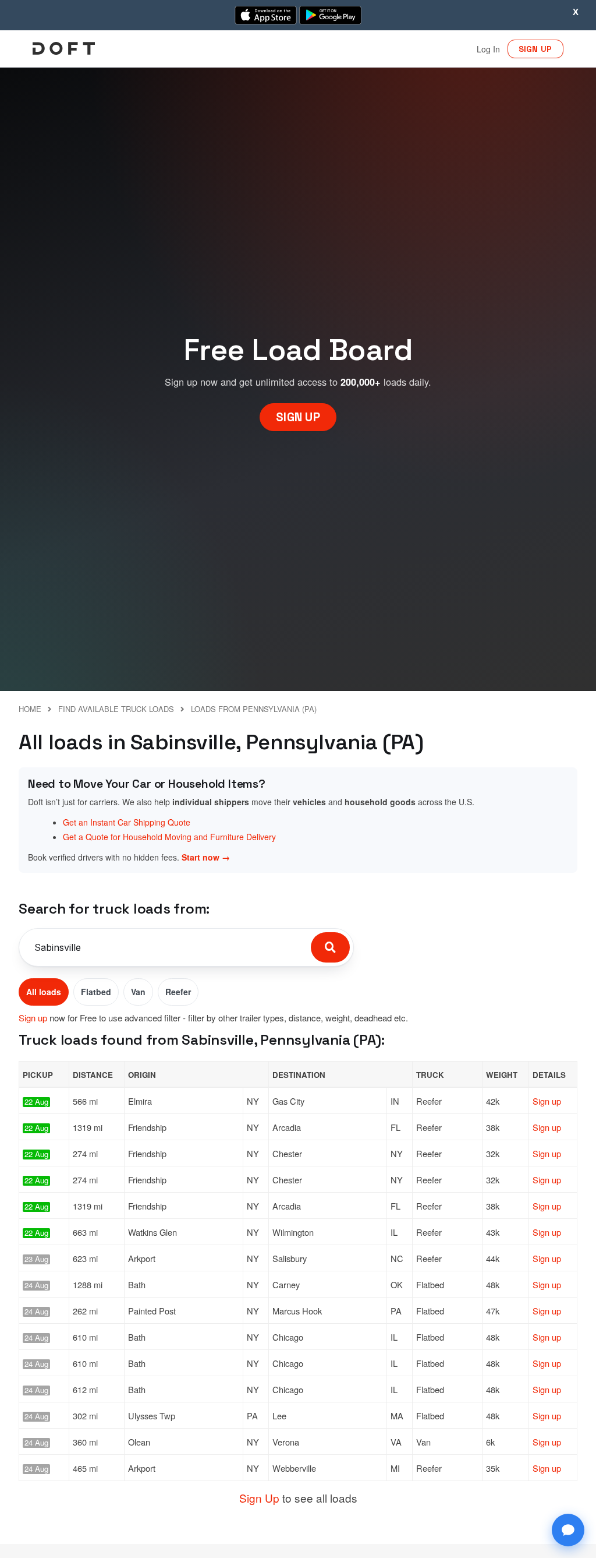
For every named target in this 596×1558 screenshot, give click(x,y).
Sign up (33, 1017)
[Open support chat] (568, 1530)
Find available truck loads (116, 708)
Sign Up (259, 1498)
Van (138, 991)
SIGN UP (535, 49)
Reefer (178, 991)
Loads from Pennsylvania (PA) (254, 708)
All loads (43, 991)
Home (30, 708)
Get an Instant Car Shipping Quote (126, 822)
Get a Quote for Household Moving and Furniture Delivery (169, 837)
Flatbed (96, 991)
